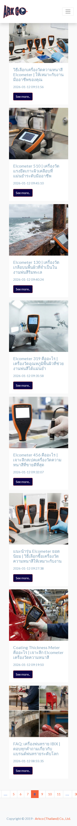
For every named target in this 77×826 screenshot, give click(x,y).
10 (50, 794)
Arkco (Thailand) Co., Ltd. (53, 818)
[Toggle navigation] (68, 11)
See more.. (23, 96)
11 (59, 794)
